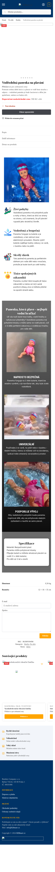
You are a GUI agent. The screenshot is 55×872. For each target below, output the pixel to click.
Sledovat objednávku (10, 798)
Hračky (18, 20)
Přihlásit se (6, 87)
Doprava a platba (8, 794)
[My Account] (43, 5)
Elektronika (10, 706)
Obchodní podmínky (9, 808)
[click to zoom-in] (26, 49)
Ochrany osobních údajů (11, 812)
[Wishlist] (42, 664)
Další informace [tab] (8, 138)
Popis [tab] (4, 132)
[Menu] (6, 5)
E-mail (4, 601)
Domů (4, 20)
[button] (49, 5)
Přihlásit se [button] (24, 716)
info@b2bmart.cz (13, 828)
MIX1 (28, 647)
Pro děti (10, 20)
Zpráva (4, 610)
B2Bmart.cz (20, 833)
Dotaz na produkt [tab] (9, 144)
